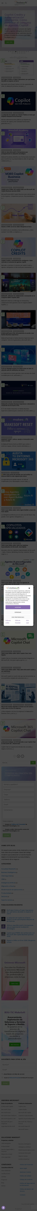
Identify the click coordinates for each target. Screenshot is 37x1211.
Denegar (18, 612)
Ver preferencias (18, 617)
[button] (29, 588)
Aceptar (18, 607)
